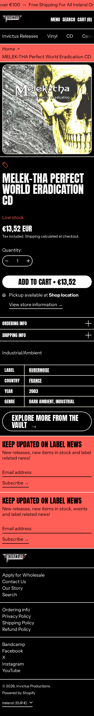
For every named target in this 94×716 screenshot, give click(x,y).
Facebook (12, 651)
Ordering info (16, 610)
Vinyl (52, 36)
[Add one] (28, 261)
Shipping (32, 236)
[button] (68, 19)
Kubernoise (39, 370)
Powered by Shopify (18, 693)
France (35, 380)
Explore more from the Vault (45, 421)
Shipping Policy (18, 623)
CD (69, 36)
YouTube (11, 670)
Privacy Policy (16, 616)
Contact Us (14, 581)
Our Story (12, 588)
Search (9, 594)
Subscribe (12, 483)
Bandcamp (13, 644)
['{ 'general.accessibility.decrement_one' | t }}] (7, 261)
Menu (55, 19)
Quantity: (12, 250)
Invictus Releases (20, 36)
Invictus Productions (33, 686)
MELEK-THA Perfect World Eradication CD (46, 57)
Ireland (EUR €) (15, 703)
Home (8, 49)
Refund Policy (16, 629)
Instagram (13, 664)
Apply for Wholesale (23, 575)
